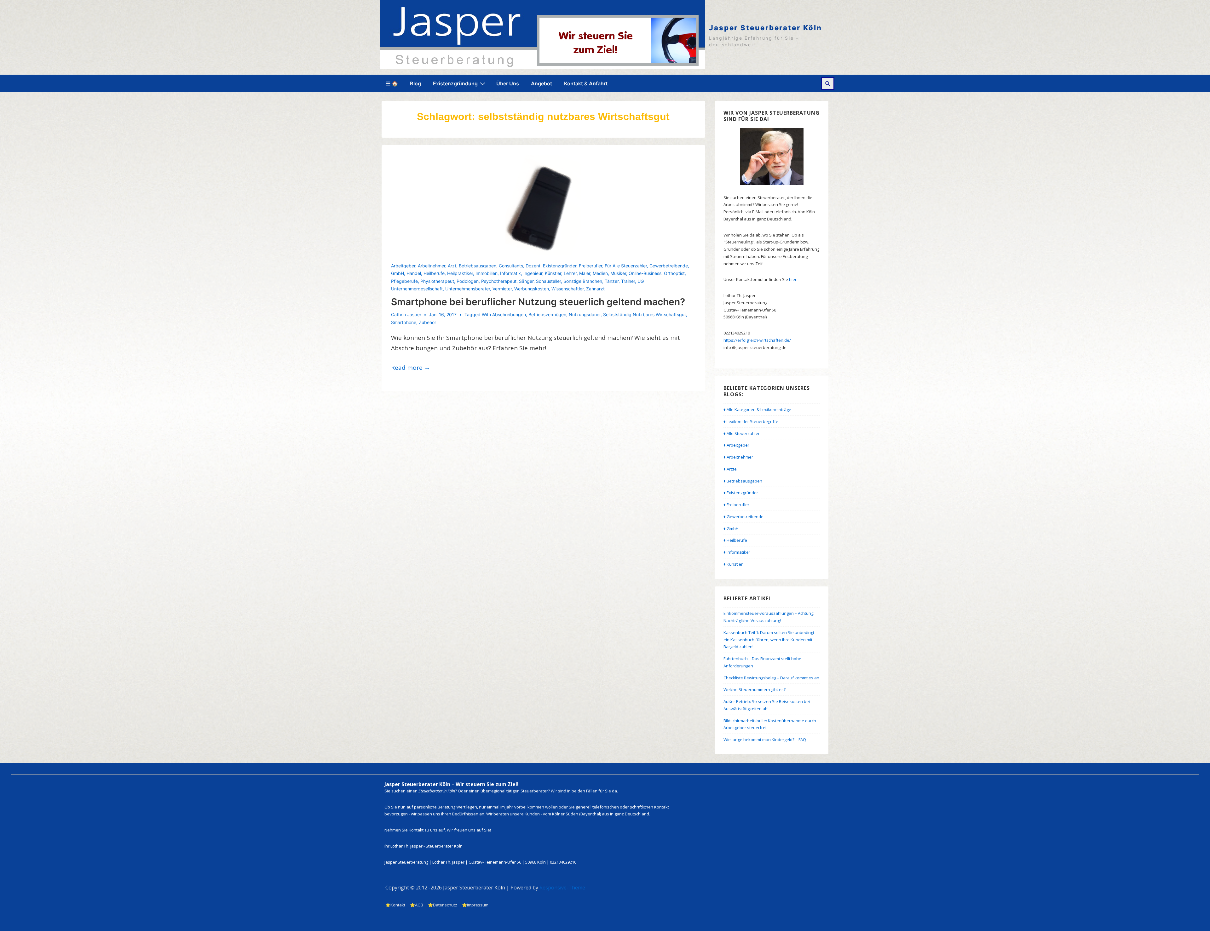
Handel (413, 273)
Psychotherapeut (498, 281)
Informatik (510, 273)
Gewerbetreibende (668, 265)
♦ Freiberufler (736, 504)
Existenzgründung (455, 83)
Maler (584, 273)
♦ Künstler (733, 564)
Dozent (533, 265)
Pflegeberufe (404, 281)
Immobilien (486, 273)
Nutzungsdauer (585, 314)
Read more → (410, 367)
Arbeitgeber (403, 265)
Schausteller (548, 281)
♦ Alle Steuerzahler (741, 433)
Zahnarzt (595, 288)
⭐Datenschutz (442, 905)
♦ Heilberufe (735, 540)
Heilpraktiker (460, 273)
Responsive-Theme (562, 887)
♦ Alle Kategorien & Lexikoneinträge (757, 409)
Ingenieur (532, 273)
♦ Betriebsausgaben (742, 481)
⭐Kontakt (395, 905)
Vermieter (502, 288)
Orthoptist (674, 273)
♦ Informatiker (736, 552)
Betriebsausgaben (477, 265)
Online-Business (645, 273)
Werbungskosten (531, 288)
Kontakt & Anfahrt (586, 83)
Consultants (511, 265)
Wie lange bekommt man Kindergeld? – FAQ (764, 739)
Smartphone (403, 322)
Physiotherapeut (437, 281)
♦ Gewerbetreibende (743, 516)
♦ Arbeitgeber (736, 445)
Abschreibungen (509, 314)
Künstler (553, 273)
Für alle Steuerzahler (626, 265)
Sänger (526, 281)
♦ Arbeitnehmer (738, 457)
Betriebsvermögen (547, 314)
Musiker (618, 273)
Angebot (541, 83)
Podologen (468, 281)
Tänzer (612, 281)
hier (793, 279)
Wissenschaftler (567, 288)
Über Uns (507, 83)
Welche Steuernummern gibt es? (754, 689)
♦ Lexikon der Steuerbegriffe (750, 421)
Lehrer (570, 273)
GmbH (397, 273)
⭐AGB (416, 905)
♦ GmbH (731, 528)
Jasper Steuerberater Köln (765, 28)
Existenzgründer (559, 265)
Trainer (628, 281)
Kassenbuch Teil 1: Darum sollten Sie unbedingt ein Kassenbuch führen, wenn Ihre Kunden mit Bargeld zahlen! (768, 640)
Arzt (452, 265)
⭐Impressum (475, 905)
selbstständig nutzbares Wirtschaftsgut (644, 314)
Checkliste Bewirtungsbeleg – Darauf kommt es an (771, 678)
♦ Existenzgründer (740, 492)
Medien (600, 273)
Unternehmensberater (467, 288)
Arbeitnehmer (431, 265)
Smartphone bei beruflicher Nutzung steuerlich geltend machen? (538, 301)
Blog (415, 83)
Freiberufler (590, 265)
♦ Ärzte (730, 469)
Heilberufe (434, 273)
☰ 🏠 (392, 83)
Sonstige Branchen (582, 281)
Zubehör (427, 322)
